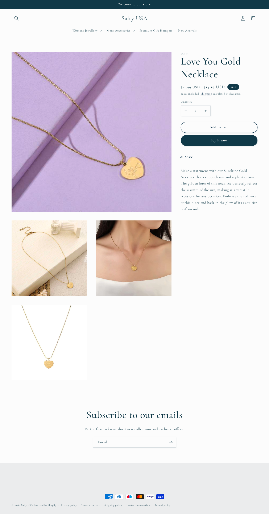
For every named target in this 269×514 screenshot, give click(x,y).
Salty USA (27, 504)
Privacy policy (69, 504)
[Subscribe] (171, 442)
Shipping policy (113, 504)
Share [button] (189, 157)
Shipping (206, 93)
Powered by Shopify (45, 504)
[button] (17, 18)
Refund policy (162, 504)
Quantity (186, 101)
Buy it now (219, 140)
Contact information (138, 504)
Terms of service (90, 504)
